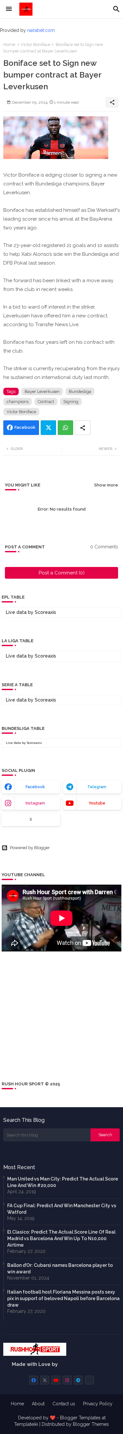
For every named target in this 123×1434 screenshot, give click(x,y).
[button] (116, 9)
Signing (70, 401)
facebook (35, 787)
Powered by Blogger (30, 847)
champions (18, 401)
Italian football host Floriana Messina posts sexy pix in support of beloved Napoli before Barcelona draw (63, 1298)
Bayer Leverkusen (42, 391)
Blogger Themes (91, 1424)
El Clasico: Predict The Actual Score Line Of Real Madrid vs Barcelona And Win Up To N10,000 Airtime (61, 1238)
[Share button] (83, 427)
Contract (46, 401)
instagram (35, 803)
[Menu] (9, 9)
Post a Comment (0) (62, 573)
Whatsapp (65, 427)
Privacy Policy (98, 1403)
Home (9, 44)
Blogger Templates (80, 1417)
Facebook (24, 427)
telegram (96, 787)
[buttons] (33, 1380)
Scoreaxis (45, 612)
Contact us (63, 1403)
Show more (106, 485)
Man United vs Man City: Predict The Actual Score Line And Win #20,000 (62, 1182)
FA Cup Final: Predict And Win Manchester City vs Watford (61, 1209)
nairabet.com (41, 30)
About (38, 1403)
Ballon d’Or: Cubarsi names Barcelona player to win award (60, 1268)
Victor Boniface (35, 44)
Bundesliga (80, 391)
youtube (97, 803)
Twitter (48, 427)
